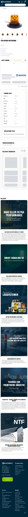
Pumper (16, 474)
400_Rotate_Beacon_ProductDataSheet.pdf (15, 134)
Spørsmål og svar (18, 497)
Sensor (16, 468)
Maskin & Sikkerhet (19, 467)
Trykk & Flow (18, 471)
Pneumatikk (17, 473)
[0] (24, 2)
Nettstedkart (17, 510)
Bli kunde (17, 495)
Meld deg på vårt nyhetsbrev (7, 479)
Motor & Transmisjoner (20, 470)
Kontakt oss (17, 492)
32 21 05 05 (6, 470)
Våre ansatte (17, 494)
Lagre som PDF (24, 86)
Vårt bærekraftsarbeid (6, 501)
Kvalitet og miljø (5, 503)
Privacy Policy (5, 504)
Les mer (2, 45)
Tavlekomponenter (19, 465)
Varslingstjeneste (5, 507)
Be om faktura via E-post (20, 503)
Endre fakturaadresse (19, 501)
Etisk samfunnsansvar (6, 506)
